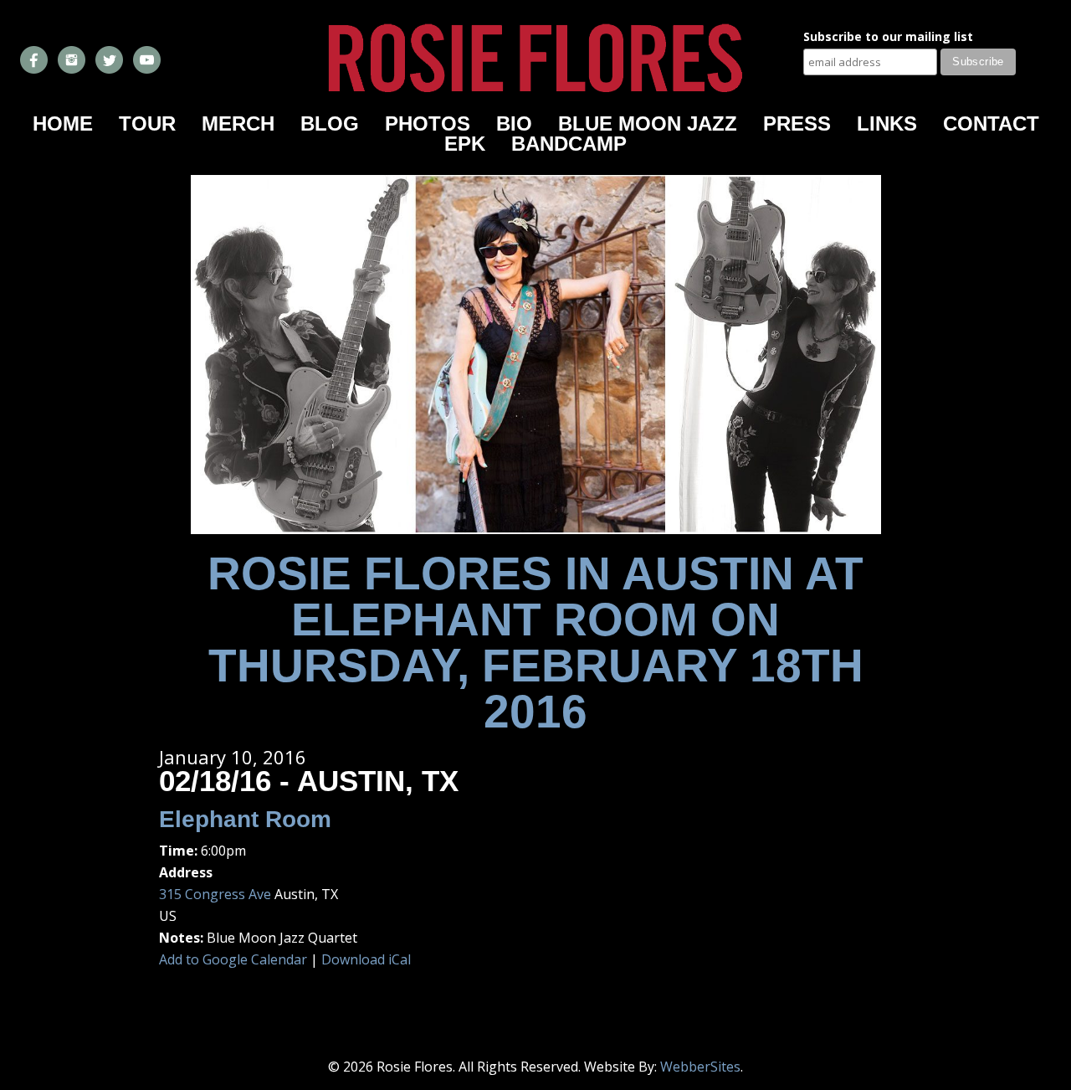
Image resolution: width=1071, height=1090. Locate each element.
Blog (329, 123)
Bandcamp (569, 143)
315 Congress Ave (215, 894)
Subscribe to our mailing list (888, 37)
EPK (464, 143)
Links (887, 123)
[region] (536, 354)
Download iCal (366, 959)
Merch (238, 123)
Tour (147, 123)
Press (797, 123)
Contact (991, 123)
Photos (427, 123)
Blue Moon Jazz (647, 123)
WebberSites (700, 1066)
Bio (514, 123)
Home (63, 123)
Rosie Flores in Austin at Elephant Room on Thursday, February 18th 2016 (535, 643)
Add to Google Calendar (233, 959)
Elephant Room (245, 819)
